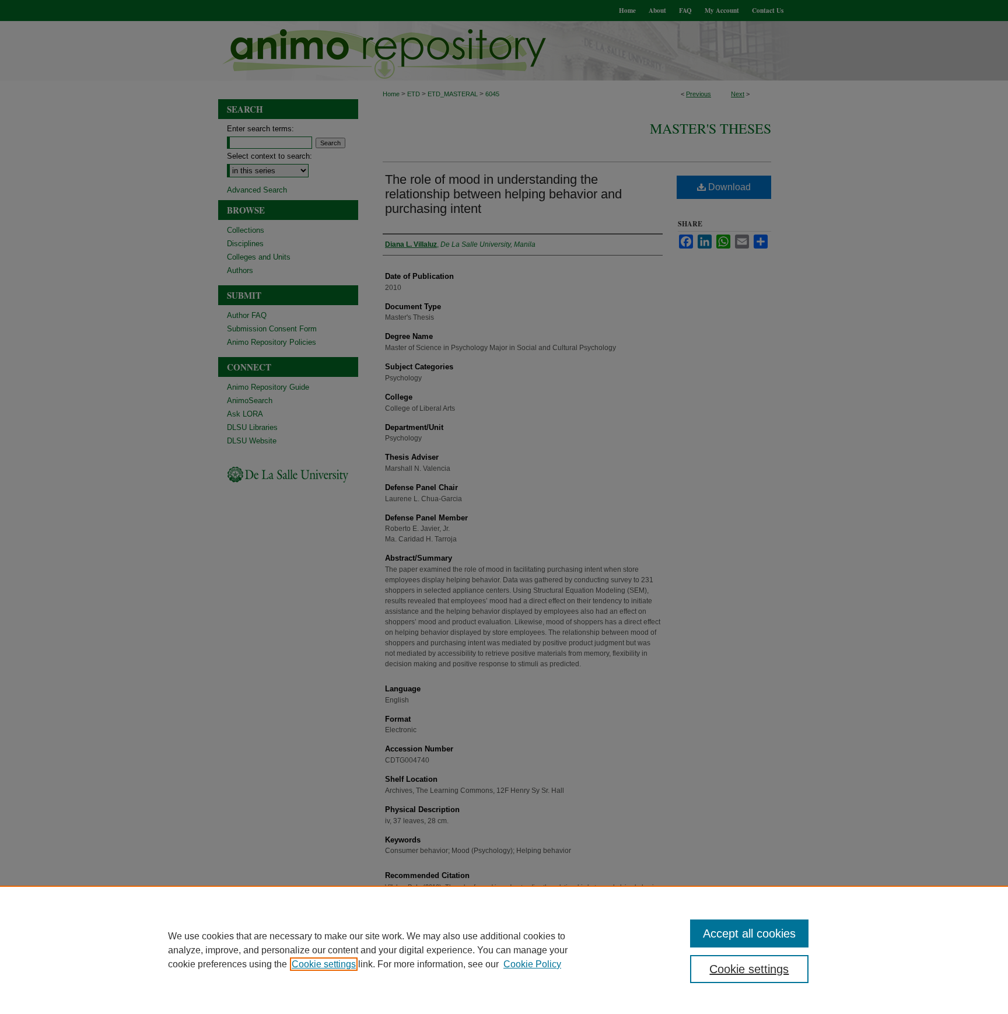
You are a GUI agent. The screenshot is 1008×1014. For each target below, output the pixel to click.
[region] (504, 950)
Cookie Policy (532, 964)
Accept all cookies (749, 933)
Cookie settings (324, 964)
